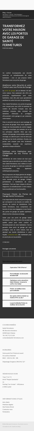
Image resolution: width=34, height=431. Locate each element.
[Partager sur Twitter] (11, 254)
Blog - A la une (7, 12)
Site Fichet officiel (8, 407)
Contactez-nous (8, 409)
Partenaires (6, 412)
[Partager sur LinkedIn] (23, 254)
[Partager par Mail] (28, 254)
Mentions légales (8, 404)
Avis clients (6, 402)
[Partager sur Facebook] (5, 254)
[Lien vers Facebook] (30, 428)
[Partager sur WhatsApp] (17, 254)
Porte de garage (8, 48)
